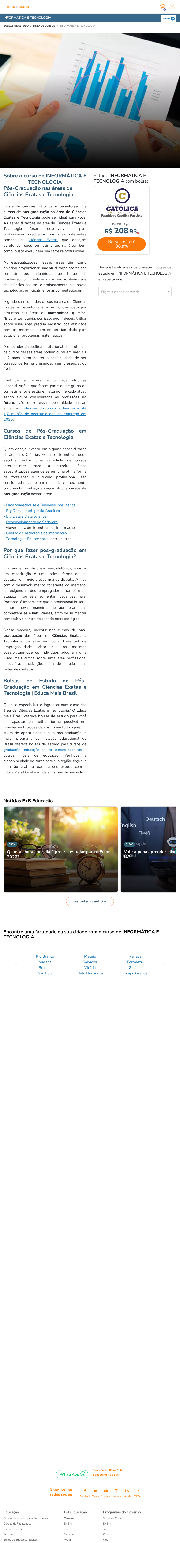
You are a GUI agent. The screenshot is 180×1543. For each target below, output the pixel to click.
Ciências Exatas (43, 240)
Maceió (90, 956)
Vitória (90, 967)
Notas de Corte (112, 1518)
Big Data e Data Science (26, 516)
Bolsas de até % (121, 244)
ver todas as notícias (90, 901)
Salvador (90, 962)
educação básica (38, 749)
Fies (66, 1529)
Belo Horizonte (90, 973)
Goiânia (135, 967)
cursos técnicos (68, 749)
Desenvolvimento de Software (32, 522)
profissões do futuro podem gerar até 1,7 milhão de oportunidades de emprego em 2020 (45, 414)
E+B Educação (75, 1512)
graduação (12, 749)
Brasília (45, 967)
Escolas (8, 1534)
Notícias (69, 1534)
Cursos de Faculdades (17, 1523)
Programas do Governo (122, 1512)
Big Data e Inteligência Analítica (33, 510)
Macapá (45, 962)
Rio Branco (45, 956)
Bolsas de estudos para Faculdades (26, 1518)
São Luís (45, 973)
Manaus (135, 956)
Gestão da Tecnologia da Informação (36, 533)
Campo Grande (135, 973)
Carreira (69, 1518)
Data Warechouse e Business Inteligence (40, 505)
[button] (17, 964)
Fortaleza (135, 962)
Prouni (68, 1540)
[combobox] (132, 291)
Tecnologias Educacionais (27, 538)
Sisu (105, 1529)
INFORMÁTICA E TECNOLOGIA (27, 17)
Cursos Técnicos (14, 1529)
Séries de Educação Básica (20, 1540)
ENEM (68, 1523)
